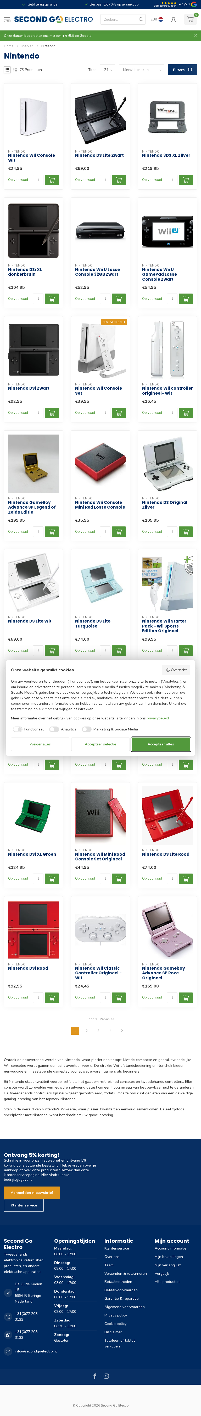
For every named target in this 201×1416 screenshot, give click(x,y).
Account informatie (170, 1248)
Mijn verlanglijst (168, 1265)
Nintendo (48, 46)
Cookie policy (115, 1323)
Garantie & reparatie (121, 1298)
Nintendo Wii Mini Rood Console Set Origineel (100, 857)
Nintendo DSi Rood (28, 968)
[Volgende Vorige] (122, 1031)
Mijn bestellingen (169, 1256)
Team (109, 1265)
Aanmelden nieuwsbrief (32, 1192)
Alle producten (167, 1281)
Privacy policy (115, 1315)
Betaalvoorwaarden (121, 1290)
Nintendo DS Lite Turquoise (92, 624)
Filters (179, 69)
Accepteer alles (161, 744)
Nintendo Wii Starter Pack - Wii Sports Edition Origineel (164, 626)
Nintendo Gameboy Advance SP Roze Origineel (163, 973)
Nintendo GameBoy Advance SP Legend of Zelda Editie (32, 507)
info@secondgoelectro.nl (36, 1351)
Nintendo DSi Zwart (28, 388)
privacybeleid (158, 718)
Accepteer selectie (100, 744)
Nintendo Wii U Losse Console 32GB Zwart (97, 272)
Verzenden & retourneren (125, 1273)
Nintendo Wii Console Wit (31, 158)
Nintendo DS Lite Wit (30, 621)
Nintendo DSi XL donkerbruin (25, 272)
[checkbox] (27, 729)
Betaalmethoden (118, 1281)
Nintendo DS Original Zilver (164, 505)
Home (9, 46)
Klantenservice (24, 1205)
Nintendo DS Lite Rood (165, 854)
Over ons (112, 1256)
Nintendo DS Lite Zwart (99, 155)
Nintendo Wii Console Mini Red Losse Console (100, 505)
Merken (27, 46)
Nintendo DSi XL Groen (32, 854)
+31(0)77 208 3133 (26, 1316)
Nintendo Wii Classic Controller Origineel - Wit (98, 973)
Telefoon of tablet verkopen (119, 1343)
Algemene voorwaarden (124, 1306)
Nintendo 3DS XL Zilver (166, 155)
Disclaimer (113, 1332)
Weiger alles (40, 744)
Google (85, 35)
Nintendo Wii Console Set (98, 391)
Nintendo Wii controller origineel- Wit (167, 391)
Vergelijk (162, 1273)
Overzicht (179, 669)
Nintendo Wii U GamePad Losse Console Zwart (159, 274)
